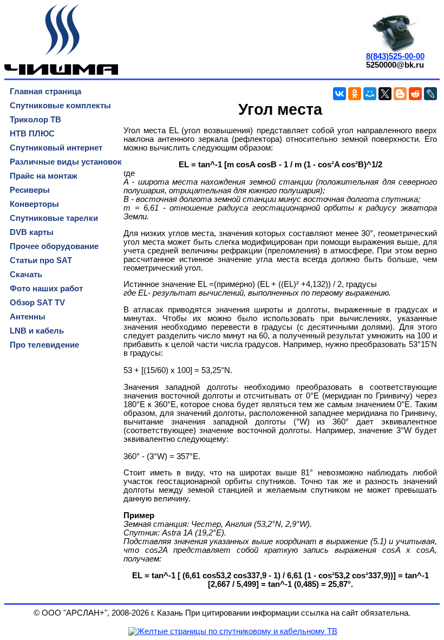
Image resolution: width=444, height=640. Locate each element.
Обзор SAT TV (37, 302)
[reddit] (415, 93)
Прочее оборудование (54, 246)
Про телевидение (44, 345)
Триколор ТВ (35, 119)
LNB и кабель (37, 330)
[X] (384, 93)
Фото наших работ (46, 288)
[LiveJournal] (430, 93)
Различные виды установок (66, 162)
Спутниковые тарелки (54, 218)
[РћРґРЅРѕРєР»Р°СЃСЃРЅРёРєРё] (354, 93)
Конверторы (34, 204)
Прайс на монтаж (43, 176)
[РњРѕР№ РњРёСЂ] (369, 93)
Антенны (27, 316)
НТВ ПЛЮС (32, 133)
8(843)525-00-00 (395, 56)
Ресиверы (30, 190)
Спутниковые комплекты (60, 105)
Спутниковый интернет (56, 147)
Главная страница (45, 91)
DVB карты (32, 232)
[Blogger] (400, 93)
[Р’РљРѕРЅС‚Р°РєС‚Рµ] (339, 93)
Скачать (26, 274)
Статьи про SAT (41, 260)
